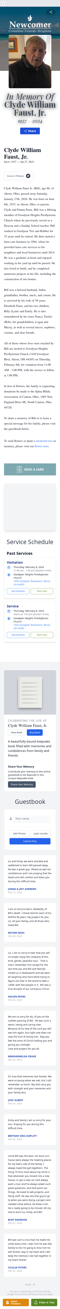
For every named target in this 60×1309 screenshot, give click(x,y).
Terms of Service (39, 1294)
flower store (42, 446)
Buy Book (35, 732)
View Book (16, 732)
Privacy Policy (20, 1294)
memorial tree (44, 441)
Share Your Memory (22, 784)
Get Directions (18, 591)
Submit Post (30, 841)
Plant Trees (42, 591)
